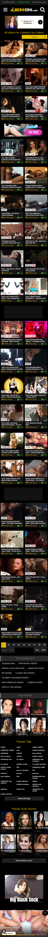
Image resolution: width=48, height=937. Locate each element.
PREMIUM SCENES (23, 2)
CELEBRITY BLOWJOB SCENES (15, 678)
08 (39, 645)
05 (24, 645)
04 (19, 645)
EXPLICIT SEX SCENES (11, 687)
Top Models (25, 695)
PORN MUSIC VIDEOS (28, 663)
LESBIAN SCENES (34, 682)
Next (43, 650)
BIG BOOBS (7, 673)
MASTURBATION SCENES (13, 682)
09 (44, 645)
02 (9, 645)
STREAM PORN (8, 664)
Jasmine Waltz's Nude (39, 2)
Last (37, 650)
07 (34, 645)
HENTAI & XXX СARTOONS (13, 668)
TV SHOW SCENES (8, 2)
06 (29, 645)
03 (14, 645)
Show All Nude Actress (24, 861)
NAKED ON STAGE (36, 668)
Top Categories (25, 658)
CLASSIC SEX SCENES (25, 673)
